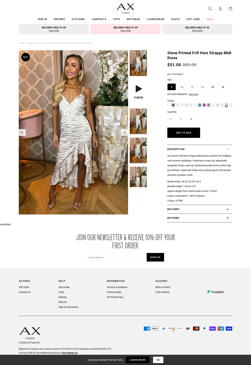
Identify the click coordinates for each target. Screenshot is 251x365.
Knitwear (133, 19)
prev (22, 132)
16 (212, 87)
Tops (116, 19)
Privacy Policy (114, 292)
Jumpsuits (99, 19)
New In (42, 19)
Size (169, 79)
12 (192, 87)
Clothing (78, 19)
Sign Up (155, 257)
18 (222, 87)
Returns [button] (173, 217)
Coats (175, 19)
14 (202, 87)
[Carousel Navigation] (73, 132)
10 (181, 87)
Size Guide (193, 94)
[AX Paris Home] (125, 8)
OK (158, 359)
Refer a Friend (162, 287)
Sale (210, 19)
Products (33, 43)
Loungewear (155, 19)
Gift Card (193, 19)
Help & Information (69, 307)
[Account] (217, 8)
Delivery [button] (173, 209)
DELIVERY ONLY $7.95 (54, 29)
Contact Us (25, 292)
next (124, 132)
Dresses (59, 19)
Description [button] (176, 149)
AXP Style (24, 287)
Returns (63, 302)
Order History (162, 292)
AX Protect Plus (115, 297)
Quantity (172, 111)
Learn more (137, 359)
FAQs (61, 292)
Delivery (63, 297)
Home (22, 43)
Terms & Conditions (117, 287)
